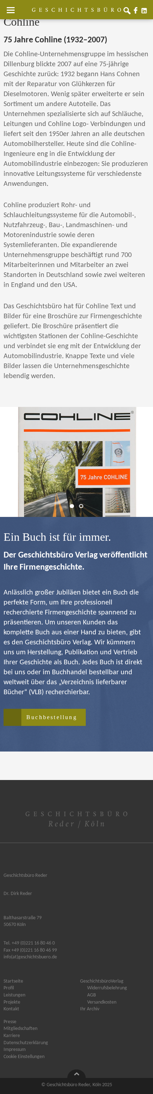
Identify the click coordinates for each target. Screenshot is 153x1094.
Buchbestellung (51, 717)
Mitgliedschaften (20, 1028)
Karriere (12, 1035)
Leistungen (14, 995)
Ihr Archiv (89, 1009)
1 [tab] (73, 506)
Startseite (13, 981)
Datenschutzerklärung (26, 1043)
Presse (10, 1022)
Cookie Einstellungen (24, 1056)
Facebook (137, 12)
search (128, 12)
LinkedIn (145, 12)
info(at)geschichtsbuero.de (30, 957)
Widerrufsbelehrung (107, 988)
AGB (91, 995)
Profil (9, 988)
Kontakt (11, 1009)
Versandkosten (101, 1002)
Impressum (15, 1049)
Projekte (12, 1002)
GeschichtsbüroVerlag (101, 981)
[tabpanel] (76, 462)
